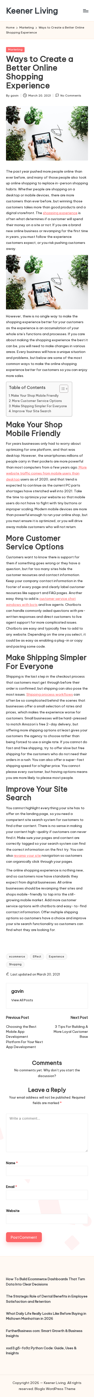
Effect (37, 956)
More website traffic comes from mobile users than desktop (46, 473)
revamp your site (27, 855)
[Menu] (85, 10)
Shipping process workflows (49, 694)
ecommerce (17, 956)
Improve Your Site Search (31, 411)
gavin (17, 991)
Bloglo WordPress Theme (55, 1388)
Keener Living (32, 10)
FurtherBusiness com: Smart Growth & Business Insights (44, 1333)
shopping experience (60, 213)
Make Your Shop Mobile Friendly (35, 395)
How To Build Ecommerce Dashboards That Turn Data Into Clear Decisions (45, 1281)
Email (11, 1186)
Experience (56, 956)
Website (13, 1210)
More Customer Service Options (37, 401)
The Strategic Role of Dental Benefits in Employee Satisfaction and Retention (46, 1298)
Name (12, 1163)
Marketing (15, 49)
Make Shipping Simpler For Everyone (39, 406)
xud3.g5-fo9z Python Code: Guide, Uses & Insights (41, 1350)
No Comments (70, 95)
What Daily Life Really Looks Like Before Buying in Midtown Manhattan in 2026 (46, 1316)
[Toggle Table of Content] (61, 388)
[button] (22, 1000)
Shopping (15, 964)
